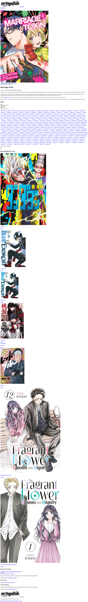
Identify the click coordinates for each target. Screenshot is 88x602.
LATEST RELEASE (12, 83)
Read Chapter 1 (3, 573)
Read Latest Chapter (10, 573)
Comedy (4, 571)
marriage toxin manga (7, 97)
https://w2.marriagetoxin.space (11, 577)
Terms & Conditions (12, 600)
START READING (4, 83)
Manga (4, 7)
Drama (7, 571)
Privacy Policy (5, 600)
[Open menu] (0, 9)
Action (1, 571)
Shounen (20, 571)
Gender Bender (12, 571)
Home (1, 7)
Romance (16, 571)
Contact (20, 600)
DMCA (17, 600)
